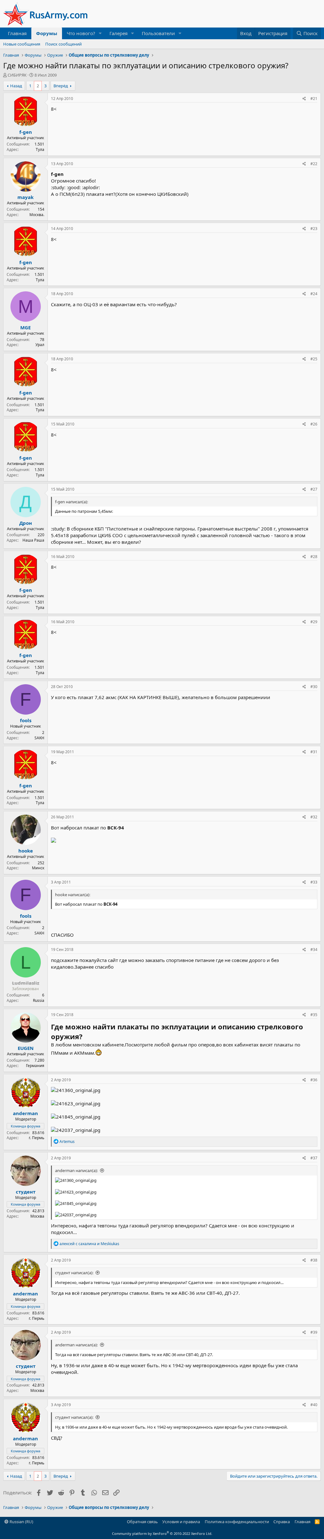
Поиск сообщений (63, 44)
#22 (313, 163)
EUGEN (26, 1048)
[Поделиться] (304, 98)
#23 (313, 228)
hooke (25, 850)
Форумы (46, 33)
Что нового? (81, 33)
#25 (313, 359)
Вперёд (60, 86)
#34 (313, 949)
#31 (313, 751)
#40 (313, 1404)
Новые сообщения (21, 44)
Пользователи (158, 33)
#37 (313, 1158)
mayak (25, 197)
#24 (313, 293)
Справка (281, 1521)
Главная (17, 33)
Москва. (36, 214)
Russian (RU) (21, 1521)
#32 (313, 817)
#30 (313, 686)
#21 (313, 98)
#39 (313, 1332)
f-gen (25, 132)
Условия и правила (181, 1521)
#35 (313, 1014)
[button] (100, 33)
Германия (35, 1065)
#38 (313, 1260)
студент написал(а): (74, 1272)
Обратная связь (142, 1521)
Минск (38, 868)
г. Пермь (36, 1137)
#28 (313, 556)
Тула (40, 149)
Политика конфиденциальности (237, 1521)
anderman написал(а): (76, 1170)
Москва (37, 1216)
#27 (313, 489)
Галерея (118, 33)
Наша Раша (33, 540)
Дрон (25, 523)
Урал (39, 344)
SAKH (39, 738)
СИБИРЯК (17, 75)
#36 (313, 1080)
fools (25, 720)
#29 (313, 621)
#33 (313, 882)
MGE (25, 327)
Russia (38, 1000)
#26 (313, 424)
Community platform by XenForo (162, 1533)
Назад (16, 86)
